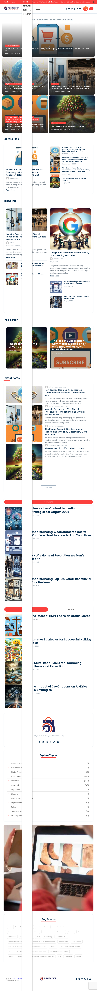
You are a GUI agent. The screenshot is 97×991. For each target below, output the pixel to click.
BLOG (25, 10)
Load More (49, 488)
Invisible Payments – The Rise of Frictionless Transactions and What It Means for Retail (71, 87)
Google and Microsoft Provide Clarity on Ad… (33, 275)
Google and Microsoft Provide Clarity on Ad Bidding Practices (69, 254)
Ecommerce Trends (12, 46)
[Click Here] (91, 8)
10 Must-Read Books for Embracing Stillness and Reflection (56, 664)
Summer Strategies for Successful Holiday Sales (61, 641)
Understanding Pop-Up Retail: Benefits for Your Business (61, 580)
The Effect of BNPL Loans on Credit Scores (60, 616)
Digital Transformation (13, 84)
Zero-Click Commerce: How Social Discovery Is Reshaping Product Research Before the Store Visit (47, 49)
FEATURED (27, 6)
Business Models (11, 117)
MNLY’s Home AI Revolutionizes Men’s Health (76, 297)
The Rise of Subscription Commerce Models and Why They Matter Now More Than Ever (53, 2)
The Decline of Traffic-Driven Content (72, 2)
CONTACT (27, 14)
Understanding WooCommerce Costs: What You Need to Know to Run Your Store (61, 533)
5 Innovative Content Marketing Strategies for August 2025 (54, 510)
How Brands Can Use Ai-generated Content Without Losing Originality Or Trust (73, 149)
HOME (25, 2)
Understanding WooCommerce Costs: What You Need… (77, 282)
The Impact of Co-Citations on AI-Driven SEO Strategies (60, 688)
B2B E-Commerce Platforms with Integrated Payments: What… (32, 265)
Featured (55, 84)
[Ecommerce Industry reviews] (12, 8)
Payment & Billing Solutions (15, 122)
